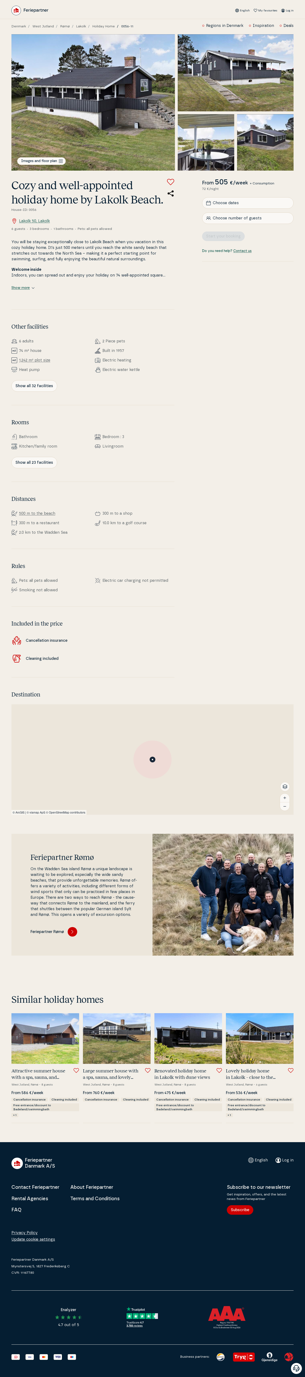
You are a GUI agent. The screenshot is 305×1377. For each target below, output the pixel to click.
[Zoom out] (285, 806)
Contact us (242, 251)
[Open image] (93, 102)
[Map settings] (285, 786)
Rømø (65, 26)
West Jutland (43, 26)
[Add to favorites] (170, 182)
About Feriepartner (91, 1187)
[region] (152, 759)
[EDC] (220, 1357)
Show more (20, 288)
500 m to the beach (37, 513)
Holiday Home (103, 26)
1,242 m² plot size (34, 360)
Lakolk (81, 26)
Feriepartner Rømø (47, 932)
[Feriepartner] (29, 10)
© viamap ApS (36, 812)
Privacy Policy (24, 1233)
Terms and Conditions (95, 1198)
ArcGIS (20, 812)
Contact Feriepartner (35, 1187)
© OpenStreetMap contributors (65, 812)
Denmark (18, 26)
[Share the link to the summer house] (170, 193)
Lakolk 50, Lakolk (34, 221)
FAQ (16, 1210)
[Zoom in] (285, 798)
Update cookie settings (33, 1239)
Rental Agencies (29, 1198)
